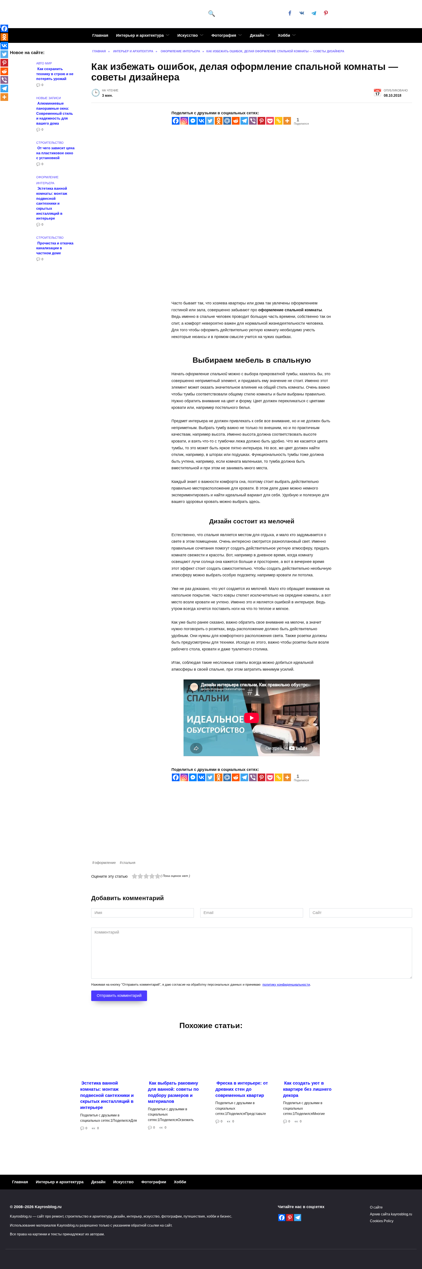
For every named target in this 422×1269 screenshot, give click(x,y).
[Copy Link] (278, 121)
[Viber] (253, 121)
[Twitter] (210, 121)
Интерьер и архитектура (140, 35)
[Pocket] (270, 121)
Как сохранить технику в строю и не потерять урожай (54, 73)
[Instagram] (184, 121)
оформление (105, 863)
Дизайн (257, 35)
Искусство (187, 35)
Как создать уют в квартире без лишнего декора (307, 1089)
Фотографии (153, 1182)
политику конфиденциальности (286, 984)
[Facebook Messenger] (193, 121)
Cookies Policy (381, 1221)
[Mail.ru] (227, 121)
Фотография (223, 35)
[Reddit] (236, 121)
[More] (287, 121)
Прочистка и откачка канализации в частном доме (54, 248)
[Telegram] (244, 121)
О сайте (376, 1207)
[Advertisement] (223, 829)
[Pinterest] (261, 121)
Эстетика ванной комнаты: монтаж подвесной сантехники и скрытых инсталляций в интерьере (51, 203)
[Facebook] (176, 121)
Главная (100, 35)
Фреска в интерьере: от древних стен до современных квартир (241, 1089)
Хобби (284, 35)
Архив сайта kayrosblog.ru (391, 1214)
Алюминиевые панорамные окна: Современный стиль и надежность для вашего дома (54, 113)
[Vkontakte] (201, 121)
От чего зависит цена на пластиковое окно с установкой (55, 153)
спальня (128, 863)
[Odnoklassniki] (218, 121)
